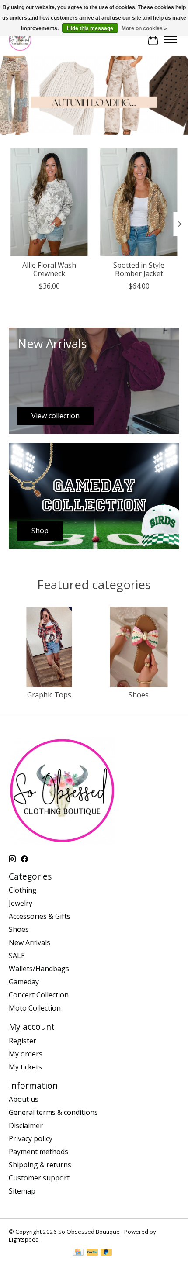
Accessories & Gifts (39, 916)
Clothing (23, 890)
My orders (25, 1054)
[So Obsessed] (20, 39)
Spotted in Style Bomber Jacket (138, 269)
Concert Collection (39, 995)
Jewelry (20, 903)
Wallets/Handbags (39, 968)
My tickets (25, 1067)
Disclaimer (26, 1125)
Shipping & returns (40, 1164)
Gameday (24, 982)
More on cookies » (144, 28)
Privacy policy (30, 1138)
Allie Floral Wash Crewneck (49, 269)
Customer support (39, 1178)
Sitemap (22, 1191)
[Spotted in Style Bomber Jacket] (138, 202)
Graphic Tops (49, 695)
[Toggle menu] (170, 39)
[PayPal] (92, 1253)
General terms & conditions (53, 1112)
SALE (17, 955)
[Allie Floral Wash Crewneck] (49, 202)
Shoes (139, 695)
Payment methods (38, 1151)
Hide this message (90, 28)
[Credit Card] (78, 1253)
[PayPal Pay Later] (106, 1253)
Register (22, 1040)
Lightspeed (24, 1239)
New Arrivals (29, 942)
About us (23, 1099)
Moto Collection (35, 1008)
